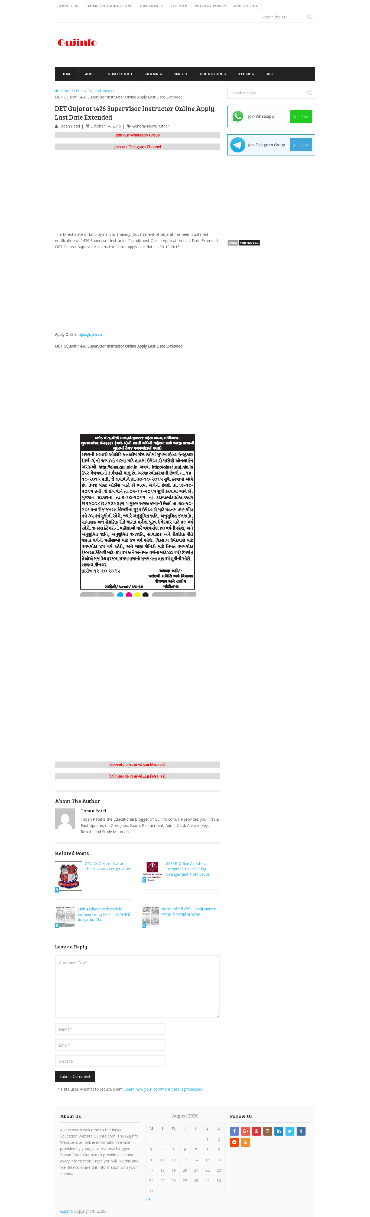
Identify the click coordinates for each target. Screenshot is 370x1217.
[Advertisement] (216, 45)
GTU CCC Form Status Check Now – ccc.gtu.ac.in (107, 866)
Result (180, 73)
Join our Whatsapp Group (138, 135)
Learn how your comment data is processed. (164, 1089)
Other (244, 73)
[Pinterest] (256, 1131)
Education (211, 73)
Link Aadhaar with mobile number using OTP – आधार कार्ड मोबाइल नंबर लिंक (104, 914)
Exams (151, 73)
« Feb (150, 1199)
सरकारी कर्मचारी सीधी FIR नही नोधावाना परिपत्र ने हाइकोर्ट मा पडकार (188, 911)
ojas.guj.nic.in (90, 334)
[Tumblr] (301, 1131)
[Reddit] (234, 1142)
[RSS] (245, 1142)
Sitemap (178, 5)
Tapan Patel (69, 126)
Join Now (301, 116)
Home (66, 73)
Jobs (90, 73)
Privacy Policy (210, 5)
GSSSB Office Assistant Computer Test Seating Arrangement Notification (187, 869)
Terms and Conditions (109, 5)
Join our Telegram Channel (137, 146)
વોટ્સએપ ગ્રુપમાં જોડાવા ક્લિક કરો (137, 764)
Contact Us (246, 5)
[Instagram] (267, 1131)
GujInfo (66, 1211)
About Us (68, 5)
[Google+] (245, 1131)
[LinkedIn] (278, 1131)
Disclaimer (151, 5)
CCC (269, 73)
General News (144, 126)
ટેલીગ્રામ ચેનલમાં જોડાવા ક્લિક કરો (137, 776)
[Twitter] (289, 1131)
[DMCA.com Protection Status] (243, 244)
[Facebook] (234, 1131)
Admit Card (119, 73)
